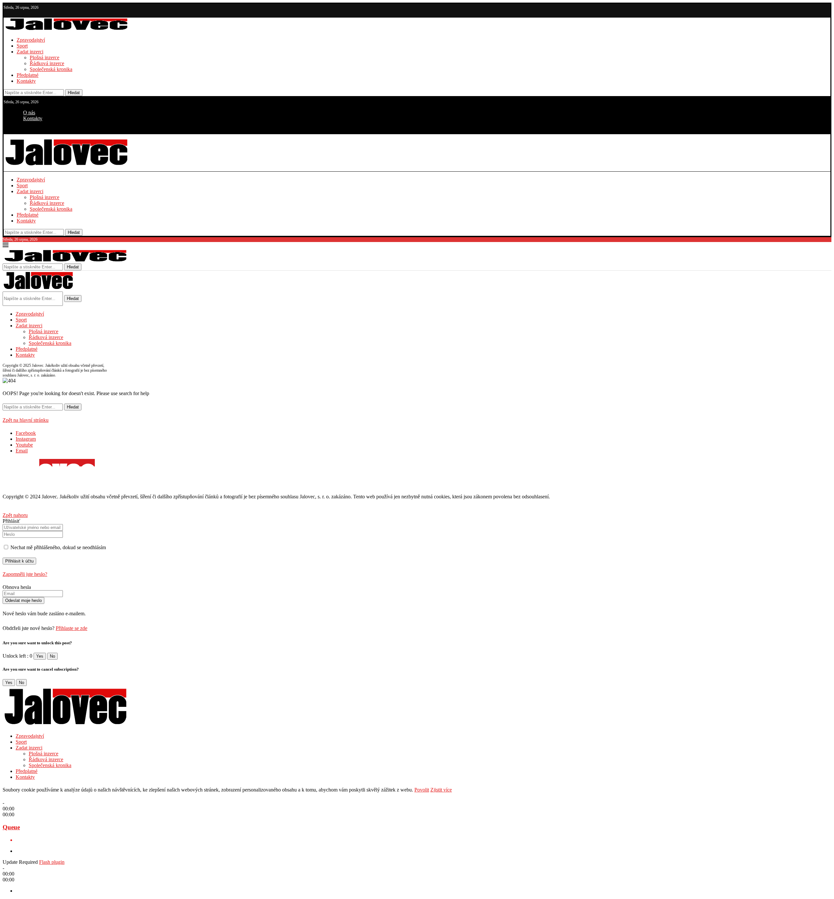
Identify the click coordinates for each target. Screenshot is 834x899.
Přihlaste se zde (71, 628)
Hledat (74, 92)
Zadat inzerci (30, 51)
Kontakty (26, 81)
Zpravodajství (31, 40)
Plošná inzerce (44, 57)
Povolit (421, 789)
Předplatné (27, 75)
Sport (22, 46)
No (52, 656)
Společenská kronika (51, 69)
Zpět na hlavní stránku (26, 420)
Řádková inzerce (47, 63)
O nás (29, 112)
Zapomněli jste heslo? (25, 574)
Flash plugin (52, 862)
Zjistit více (441, 789)
